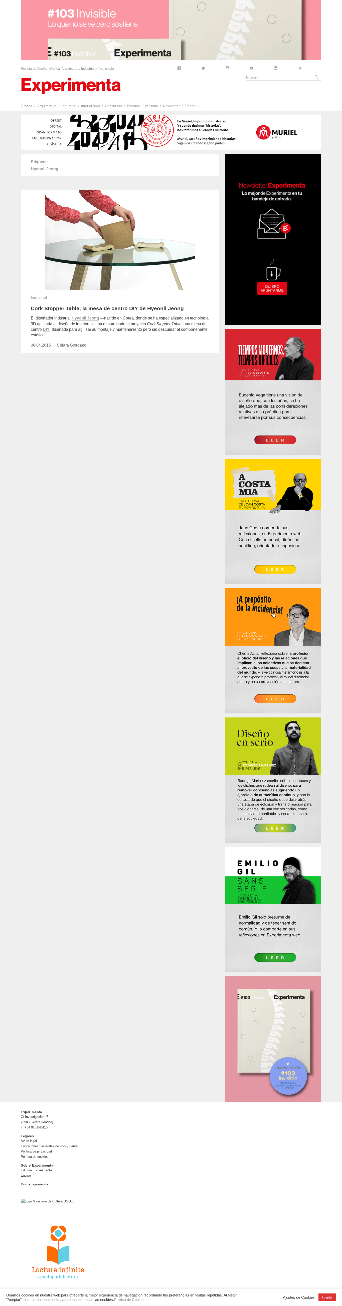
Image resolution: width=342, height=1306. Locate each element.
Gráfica (26, 106)
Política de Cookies (129, 1300)
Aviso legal (29, 1141)
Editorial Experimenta (36, 1170)
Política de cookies (35, 1157)
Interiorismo (90, 106)
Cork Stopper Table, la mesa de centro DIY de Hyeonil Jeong (107, 308)
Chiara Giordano (71, 345)
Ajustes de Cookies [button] (299, 1297)
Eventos (133, 106)
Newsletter (171, 106)
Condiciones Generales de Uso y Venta (49, 1146)
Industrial (69, 106)
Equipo (26, 1175)
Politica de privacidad (36, 1151)
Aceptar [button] (327, 1297)
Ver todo (151, 106)
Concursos (113, 106)
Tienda (190, 106)
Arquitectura (47, 106)
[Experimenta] (71, 85)
